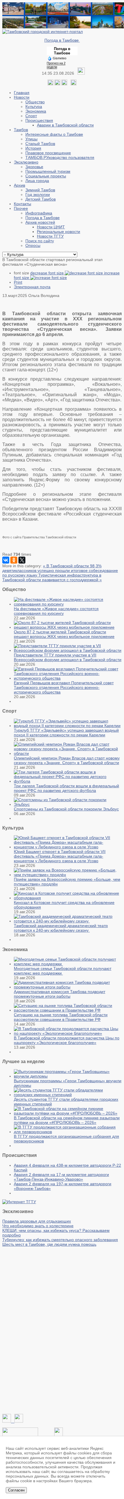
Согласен (16, 1490)
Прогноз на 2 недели (56, 65)
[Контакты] (20, 1434)
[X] (21, 560)
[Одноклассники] (57, 84)
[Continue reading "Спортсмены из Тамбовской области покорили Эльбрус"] (68, 804)
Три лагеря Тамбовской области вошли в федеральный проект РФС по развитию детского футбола (66, 788)
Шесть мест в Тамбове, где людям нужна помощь (49, 1244)
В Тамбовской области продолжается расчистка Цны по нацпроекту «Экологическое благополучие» (66, 1040)
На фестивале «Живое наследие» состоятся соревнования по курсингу (56, 611)
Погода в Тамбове (62, 40)
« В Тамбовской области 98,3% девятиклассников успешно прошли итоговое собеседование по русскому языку (60, 570)
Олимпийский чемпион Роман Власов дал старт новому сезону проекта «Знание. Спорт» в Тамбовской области (67, 760)
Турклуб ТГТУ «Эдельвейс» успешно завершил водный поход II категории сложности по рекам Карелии (66, 732)
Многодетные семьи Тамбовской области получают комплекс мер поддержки (62, 970)
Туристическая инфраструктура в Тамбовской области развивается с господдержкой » (52, 577)
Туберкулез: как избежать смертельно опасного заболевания (60, 1239)
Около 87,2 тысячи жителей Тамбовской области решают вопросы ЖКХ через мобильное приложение (64, 634)
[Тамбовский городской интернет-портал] (42, 31)
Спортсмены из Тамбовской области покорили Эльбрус (66, 809)
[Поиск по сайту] (73, 84)
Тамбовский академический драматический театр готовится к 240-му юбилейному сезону (61, 928)
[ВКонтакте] (5, 560)
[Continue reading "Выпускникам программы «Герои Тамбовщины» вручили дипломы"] (68, 1076)
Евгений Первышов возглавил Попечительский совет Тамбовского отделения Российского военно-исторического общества (64, 687)
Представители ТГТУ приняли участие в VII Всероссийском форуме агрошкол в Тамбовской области (67, 657)
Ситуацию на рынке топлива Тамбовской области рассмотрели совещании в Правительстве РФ (61, 1017)
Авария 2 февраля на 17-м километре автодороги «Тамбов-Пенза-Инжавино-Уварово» (61, 1176)
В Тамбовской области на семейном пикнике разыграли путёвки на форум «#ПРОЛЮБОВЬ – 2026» (67, 1120)
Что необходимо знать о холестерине (38, 1225)
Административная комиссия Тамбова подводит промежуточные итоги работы (59, 994)
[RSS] (64, 84)
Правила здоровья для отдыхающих (36, 1221)
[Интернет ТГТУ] (19, 1201)
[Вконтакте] (50, 84)
